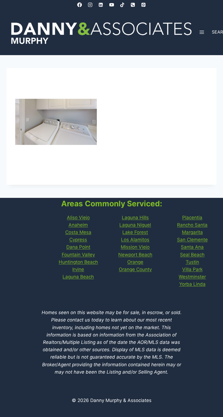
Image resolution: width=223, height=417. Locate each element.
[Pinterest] (143, 4)
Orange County (135, 269)
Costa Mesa (78, 232)
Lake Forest (135, 232)
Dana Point (78, 247)
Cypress (78, 239)
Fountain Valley (78, 254)
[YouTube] (111, 4)
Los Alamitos (135, 239)
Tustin (192, 262)
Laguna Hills (135, 217)
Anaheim (78, 225)
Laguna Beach (78, 276)
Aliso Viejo (78, 217)
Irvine (78, 269)
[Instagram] (90, 4)
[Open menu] (202, 32)
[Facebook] (79, 4)
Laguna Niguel (135, 225)
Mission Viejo (135, 247)
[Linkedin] (101, 4)
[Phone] (132, 4)
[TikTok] (122, 4)
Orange (135, 262)
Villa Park (192, 269)
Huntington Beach (78, 262)
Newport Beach (135, 254)
